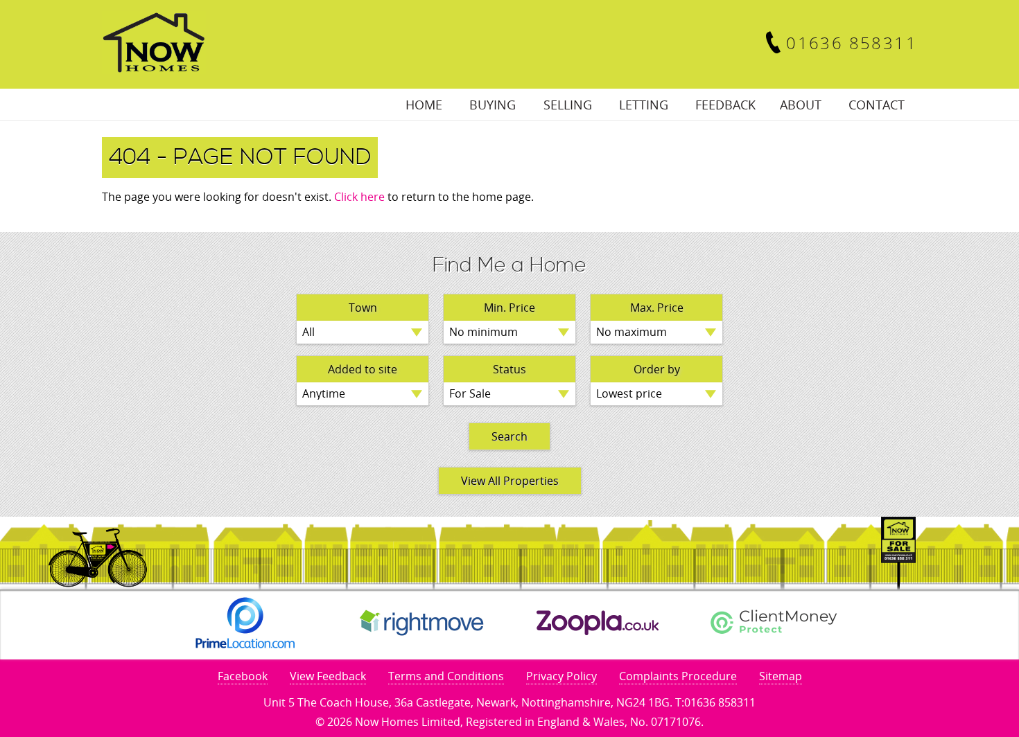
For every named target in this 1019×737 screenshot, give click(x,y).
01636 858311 (851, 42)
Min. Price (509, 307)
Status (509, 369)
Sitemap (780, 676)
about (800, 104)
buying (492, 104)
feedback (725, 104)
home (424, 104)
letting (643, 104)
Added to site (362, 369)
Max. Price (656, 307)
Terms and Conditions (446, 676)
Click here (359, 196)
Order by (657, 369)
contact (876, 104)
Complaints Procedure (678, 676)
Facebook (243, 676)
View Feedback (328, 676)
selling (567, 104)
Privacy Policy (561, 676)
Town (363, 307)
